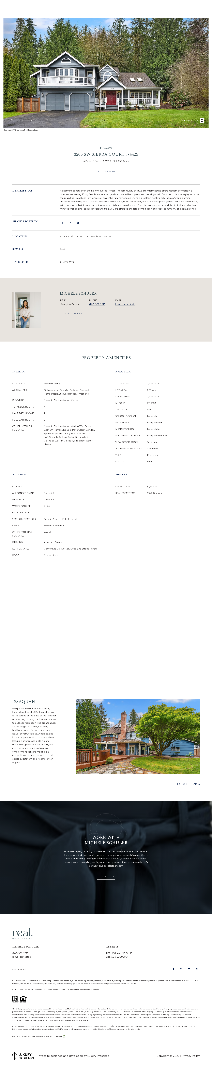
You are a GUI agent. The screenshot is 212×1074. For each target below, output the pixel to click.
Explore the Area (188, 784)
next (27, 120)
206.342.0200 (192, 981)
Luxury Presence (98, 1056)
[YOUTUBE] (189, 968)
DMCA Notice (19, 969)
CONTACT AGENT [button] (71, 313)
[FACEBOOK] (173, 968)
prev (15, 120)
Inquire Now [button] (106, 171)
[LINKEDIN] (181, 968)
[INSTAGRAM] (197, 968)
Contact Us (106, 876)
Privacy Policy (191, 1056)
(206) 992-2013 (97, 304)
